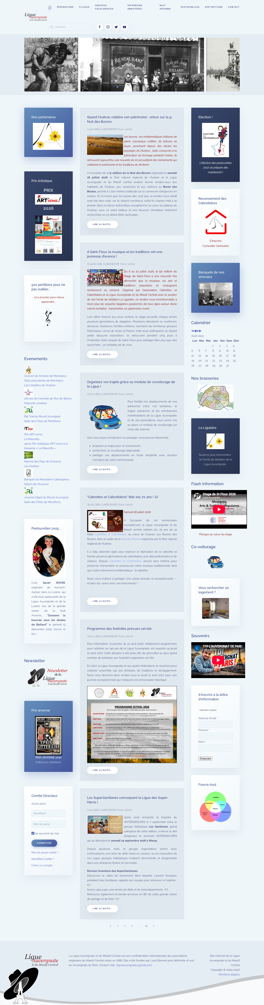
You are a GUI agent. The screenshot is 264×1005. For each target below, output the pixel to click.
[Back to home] (36, 17)
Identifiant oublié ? (42, 859)
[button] (50, 7)
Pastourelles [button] (190, 7)
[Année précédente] (192, 331)
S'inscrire (215, 241)
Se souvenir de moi (46, 833)
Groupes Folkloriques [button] (104, 7)
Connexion (44, 843)
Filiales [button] (84, 7)
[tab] (105, 87)
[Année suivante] (197, 331)
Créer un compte (42, 865)
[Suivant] (153, 926)
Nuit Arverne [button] (165, 7)
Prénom (204, 730)
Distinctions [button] (214, 7)
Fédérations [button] (65, 7)
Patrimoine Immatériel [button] (135, 7)
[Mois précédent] (195, 331)
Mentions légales (229, 974)
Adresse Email (208, 718)
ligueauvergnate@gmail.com (134, 965)
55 (146, 926)
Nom (202, 741)
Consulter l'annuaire (215, 246)
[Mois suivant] (200, 331)
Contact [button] (234, 7)
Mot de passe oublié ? (45, 852)
